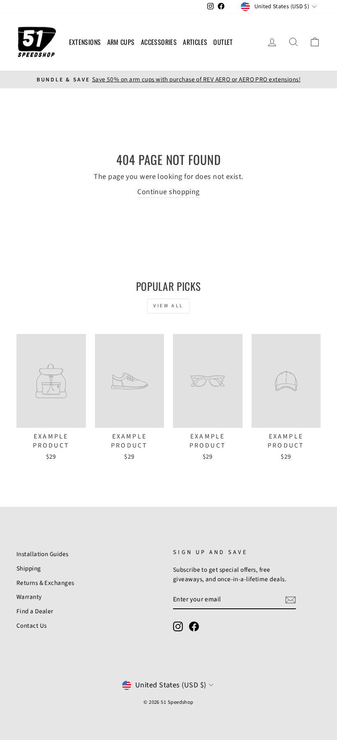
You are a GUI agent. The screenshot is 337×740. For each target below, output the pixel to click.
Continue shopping (168, 192)
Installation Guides (42, 554)
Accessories (159, 42)
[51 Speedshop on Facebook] (194, 626)
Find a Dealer (34, 611)
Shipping (28, 568)
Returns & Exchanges (45, 582)
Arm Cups (121, 42)
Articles (195, 42)
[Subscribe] (290, 599)
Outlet (223, 42)
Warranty (29, 596)
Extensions (85, 42)
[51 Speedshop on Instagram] (178, 626)
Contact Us (31, 625)
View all (168, 305)
